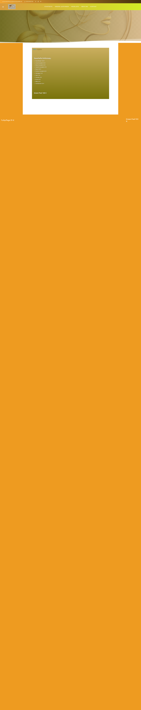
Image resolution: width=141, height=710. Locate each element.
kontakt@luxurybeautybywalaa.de (13, 1)
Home (34, 49)
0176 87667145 (29, 1)
